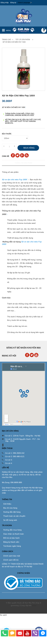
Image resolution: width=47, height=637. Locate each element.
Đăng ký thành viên (11, 542)
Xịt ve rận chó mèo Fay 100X (13, 107)
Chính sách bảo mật (11, 556)
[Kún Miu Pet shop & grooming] (23, 16)
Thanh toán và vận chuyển (14, 516)
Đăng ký (13, 3)
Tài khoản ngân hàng (12, 546)
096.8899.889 (16, 482)
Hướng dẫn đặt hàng (11, 512)
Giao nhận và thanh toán (13, 534)
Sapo (34, 605)
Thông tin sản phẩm (23, 163)
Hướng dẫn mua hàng (12, 530)
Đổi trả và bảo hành (11, 538)
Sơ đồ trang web (10, 520)
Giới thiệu (7, 504)
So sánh (3, 615)
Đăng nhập (5, 3)
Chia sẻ (5, 156)
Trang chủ (6, 39)
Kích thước (6, 134)
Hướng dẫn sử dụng (11, 242)
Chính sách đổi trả (10, 560)
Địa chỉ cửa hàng (10, 508)
